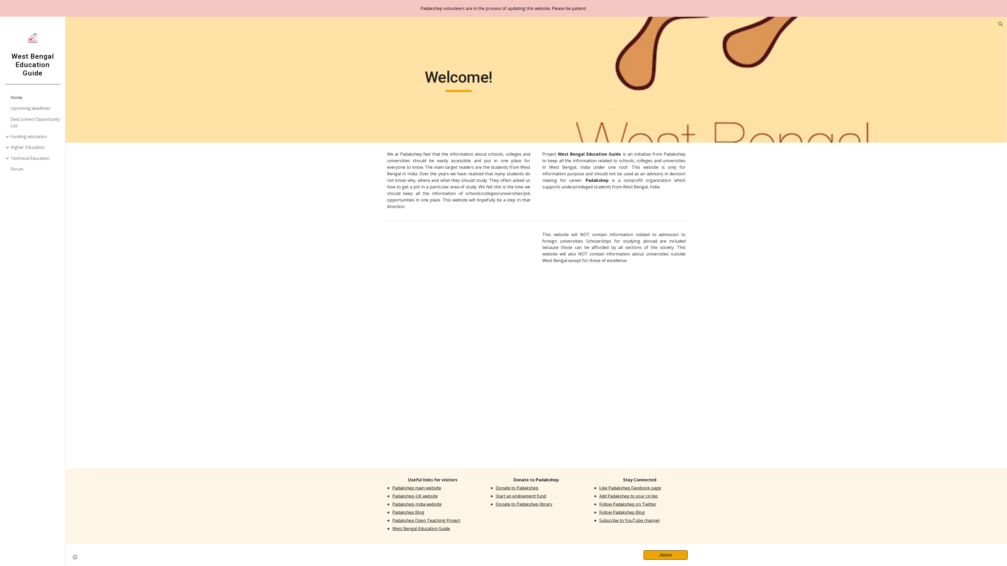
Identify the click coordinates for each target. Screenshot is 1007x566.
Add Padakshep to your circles (628, 496)
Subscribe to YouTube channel (629, 520)
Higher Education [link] (27, 147)
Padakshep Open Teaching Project (426, 520)
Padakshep (674, 154)
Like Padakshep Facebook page (630, 488)
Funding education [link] (28, 136)
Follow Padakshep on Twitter (627, 504)
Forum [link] (16, 169)
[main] (458, 79)
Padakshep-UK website (415, 496)
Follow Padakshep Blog (622, 512)
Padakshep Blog (408, 512)
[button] (1000, 24)
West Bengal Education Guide (421, 528)
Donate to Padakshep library (524, 504)
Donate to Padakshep (517, 488)
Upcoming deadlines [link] (30, 108)
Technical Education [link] (30, 158)
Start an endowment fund (521, 496)
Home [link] (16, 97)
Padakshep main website (416, 488)
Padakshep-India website (417, 504)
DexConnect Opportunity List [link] (35, 122)
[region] (503, 8)
